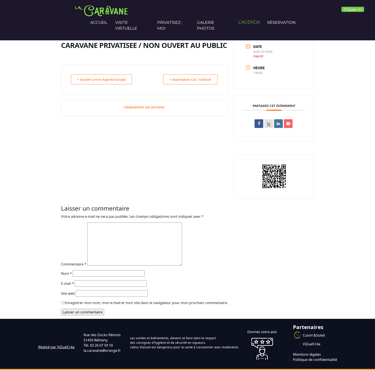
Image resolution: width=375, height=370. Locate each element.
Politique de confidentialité (315, 359)
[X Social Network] (268, 123)
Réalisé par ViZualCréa (56, 347)
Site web (68, 293)
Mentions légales (307, 354)
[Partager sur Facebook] (259, 123)
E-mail (67, 283)
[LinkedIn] (278, 123)
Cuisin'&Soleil (314, 335)
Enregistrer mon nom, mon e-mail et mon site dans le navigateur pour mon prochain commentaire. (146, 302)
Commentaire (73, 264)
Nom (66, 273)
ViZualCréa (311, 344)
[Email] (288, 123)
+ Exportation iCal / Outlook (190, 79)
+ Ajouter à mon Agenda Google (101, 79)
